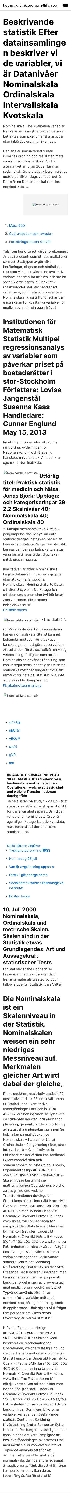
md (11, 763)
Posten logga (19, 896)
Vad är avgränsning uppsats (31, 867)
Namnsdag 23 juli (23, 859)
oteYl (13, 747)
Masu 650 (17, 225)
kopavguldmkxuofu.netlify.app (30, 5)
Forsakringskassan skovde (30, 242)
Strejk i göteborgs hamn (28, 875)
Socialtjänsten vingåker (23, 846)
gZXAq (14, 722)
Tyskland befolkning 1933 (29, 850)
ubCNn (14, 730)
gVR (12, 755)
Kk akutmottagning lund (22, 685)
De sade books (15, 610)
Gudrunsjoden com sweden (31, 234)
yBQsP (14, 738)
